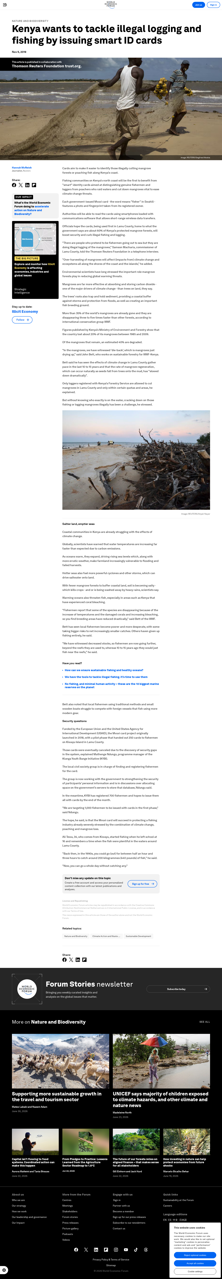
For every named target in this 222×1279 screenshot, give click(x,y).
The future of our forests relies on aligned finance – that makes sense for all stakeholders (136, 1162)
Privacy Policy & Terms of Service (111, 1259)
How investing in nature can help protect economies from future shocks (184, 1162)
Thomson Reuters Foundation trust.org (46, 66)
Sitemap (111, 1265)
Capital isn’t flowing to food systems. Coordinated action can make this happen (33, 1162)
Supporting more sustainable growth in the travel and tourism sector (56, 1096)
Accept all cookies (195, 1263)
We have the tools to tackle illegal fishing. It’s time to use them (106, 677)
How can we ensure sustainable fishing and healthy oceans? (104, 670)
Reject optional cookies (195, 1255)
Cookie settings (195, 1271)
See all (204, 1021)
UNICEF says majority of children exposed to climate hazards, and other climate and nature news (160, 1099)
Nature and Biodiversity (30, 21)
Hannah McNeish (22, 167)
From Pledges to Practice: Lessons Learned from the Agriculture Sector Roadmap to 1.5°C (84, 1162)
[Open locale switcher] (4, 1270)
